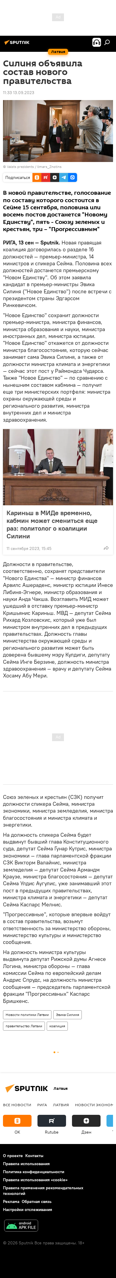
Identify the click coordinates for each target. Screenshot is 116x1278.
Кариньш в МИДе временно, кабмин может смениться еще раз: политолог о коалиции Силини (52, 524)
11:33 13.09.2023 (18, 92)
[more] (106, 548)
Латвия (61, 1104)
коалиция (57, 1026)
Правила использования (26, 1163)
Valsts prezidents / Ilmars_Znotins (34, 166)
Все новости (17, 1104)
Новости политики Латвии (27, 1014)
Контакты (34, 1155)
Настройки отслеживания (27, 1209)
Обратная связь (36, 1201)
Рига (42, 1104)
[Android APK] (21, 1226)
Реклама (11, 1201)
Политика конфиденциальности (33, 1171)
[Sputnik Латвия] (18, 44)
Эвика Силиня (67, 1014)
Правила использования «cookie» (35, 1179)
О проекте (13, 1155)
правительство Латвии (24, 1026)
